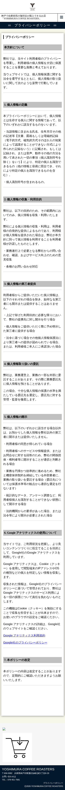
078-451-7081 (14, 780)
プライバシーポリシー (53, 783)
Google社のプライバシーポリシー (25, 642)
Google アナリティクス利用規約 (24, 635)
